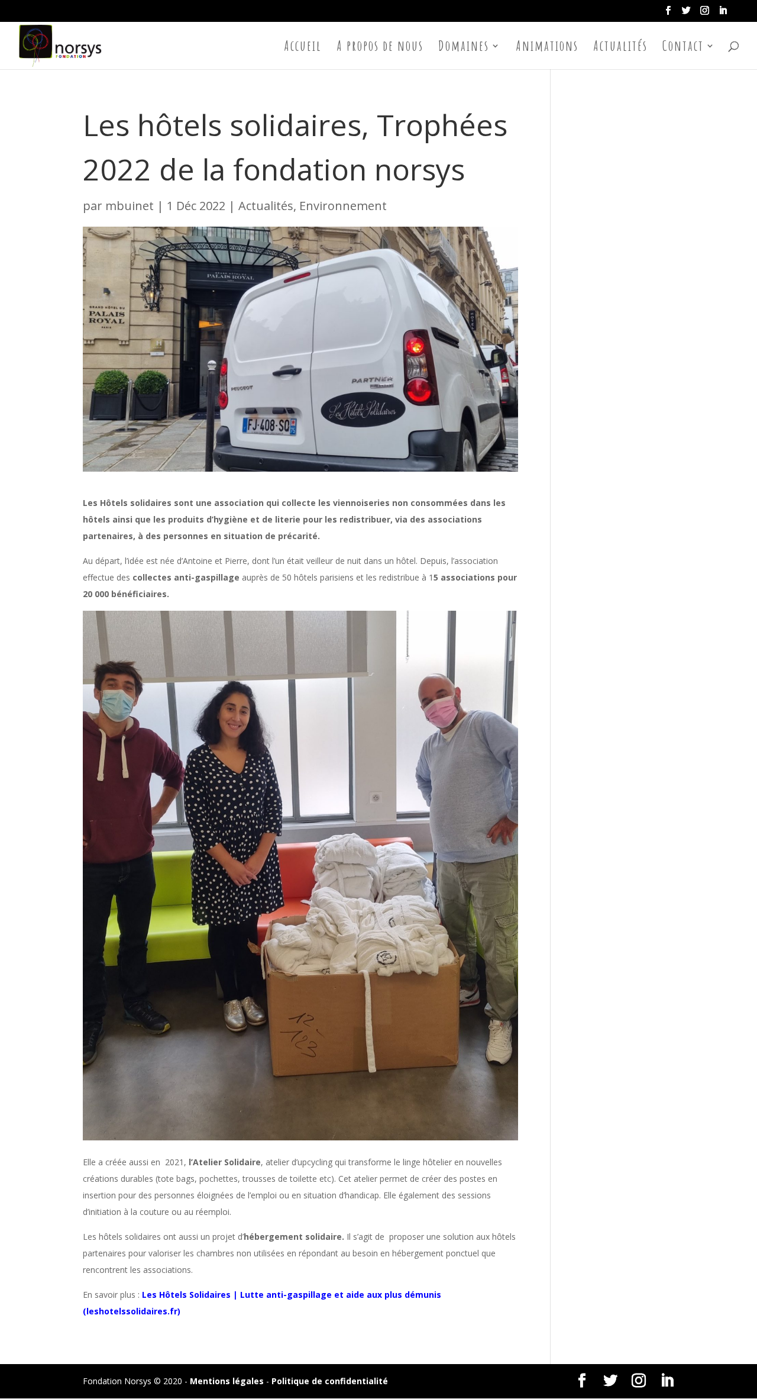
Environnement (343, 206)
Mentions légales (227, 1381)
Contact (683, 47)
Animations (547, 47)
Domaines (463, 47)
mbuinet (129, 206)
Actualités (620, 47)
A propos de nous (380, 47)
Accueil (303, 47)
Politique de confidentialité (329, 1381)
